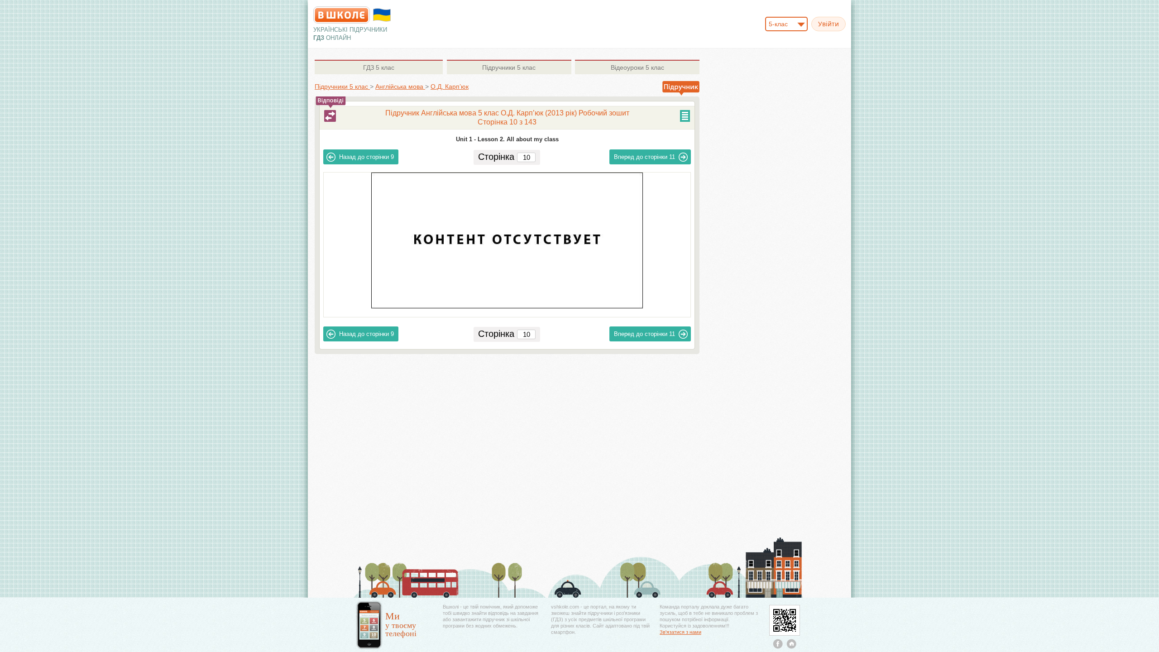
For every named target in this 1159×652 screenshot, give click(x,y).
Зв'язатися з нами (680, 632)
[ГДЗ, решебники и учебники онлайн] (341, 15)
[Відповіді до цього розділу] (330, 116)
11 (644, 156)
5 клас (378, 67)
